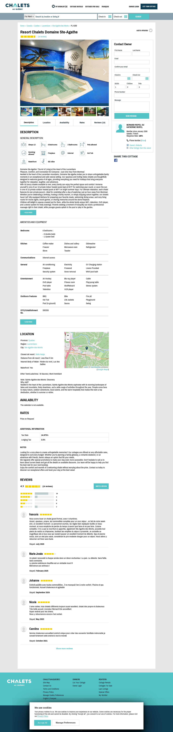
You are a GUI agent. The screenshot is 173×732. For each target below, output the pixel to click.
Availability (64, 122)
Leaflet (86, 367)
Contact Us (47, 686)
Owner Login (77, 686)
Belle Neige (40, 354)
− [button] (68, 339)
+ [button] (68, 335)
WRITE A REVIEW (101, 486)
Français (53, 698)
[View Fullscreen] (68, 345)
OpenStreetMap (95, 367)
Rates (82, 122)
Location (47, 122)
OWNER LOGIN (134, 6)
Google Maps (102, 369)
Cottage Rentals (105, 682)
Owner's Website (135, 145)
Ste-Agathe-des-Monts (34, 347)
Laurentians (32, 344)
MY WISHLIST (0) (61, 6)
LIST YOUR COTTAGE (149, 6)
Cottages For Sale (105, 686)
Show (143, 140)
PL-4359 (74, 26)
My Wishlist (103, 695)
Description (29, 122)
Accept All (42, 723)
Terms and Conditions (51, 689)
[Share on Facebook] (115, 161)
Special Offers (104, 692)
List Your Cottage (79, 682)
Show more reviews (64, 648)
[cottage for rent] (17, 9)
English (46, 698)
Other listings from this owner (140, 148)
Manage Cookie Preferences (53, 695)
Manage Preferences (65, 723)
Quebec (31, 340)
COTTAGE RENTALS (76, 6)
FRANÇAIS (105, 6)
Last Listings (103, 689)
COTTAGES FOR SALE (92, 6)
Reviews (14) (99, 122)
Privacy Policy (48, 692)
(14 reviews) (42, 36)
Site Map (46, 682)
